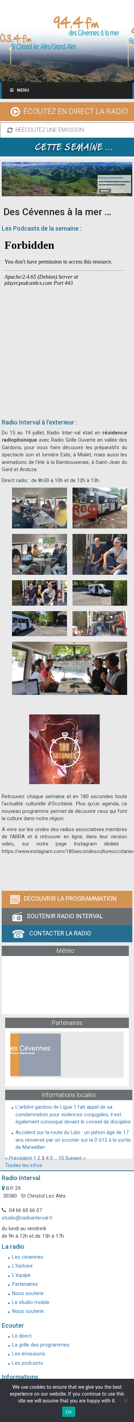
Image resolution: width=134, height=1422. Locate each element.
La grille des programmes (40, 1345)
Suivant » (75, 1158)
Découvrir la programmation (70, 898)
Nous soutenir (28, 1293)
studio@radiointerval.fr (27, 1218)
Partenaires (25, 1284)
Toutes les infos (23, 1165)
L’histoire (22, 1266)
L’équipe (21, 1275)
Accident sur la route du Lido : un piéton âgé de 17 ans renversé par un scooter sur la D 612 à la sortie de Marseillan (73, 1139)
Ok (69, 1411)
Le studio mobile (30, 1302)
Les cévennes (27, 1257)
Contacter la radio (59, 933)
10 (61, 1158)
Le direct (22, 1336)
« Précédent (18, 1158)
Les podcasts (27, 1363)
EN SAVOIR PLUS (105, 190)
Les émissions (28, 1354)
